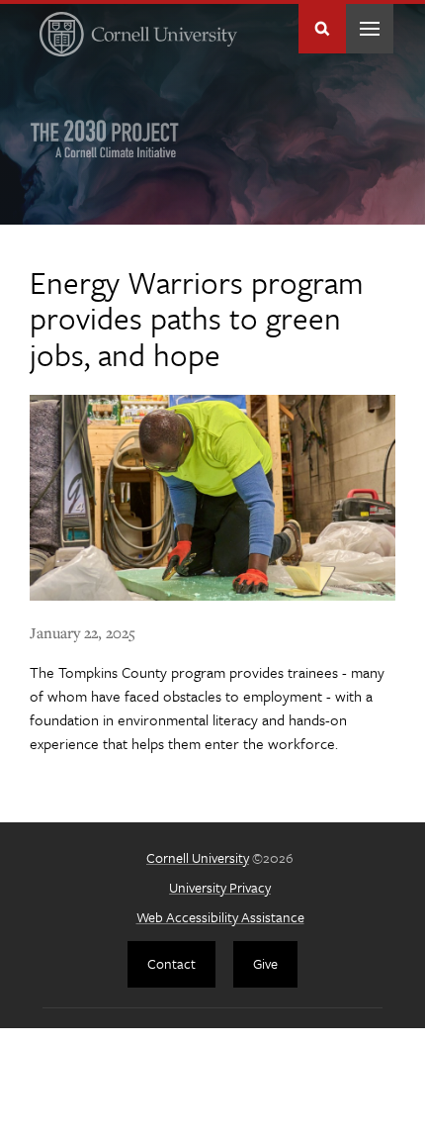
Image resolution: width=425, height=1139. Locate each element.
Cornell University (197, 857)
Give (265, 963)
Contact (171, 963)
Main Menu (369, 28)
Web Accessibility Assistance (220, 916)
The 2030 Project (105, 138)
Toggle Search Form (322, 28)
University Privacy (220, 887)
